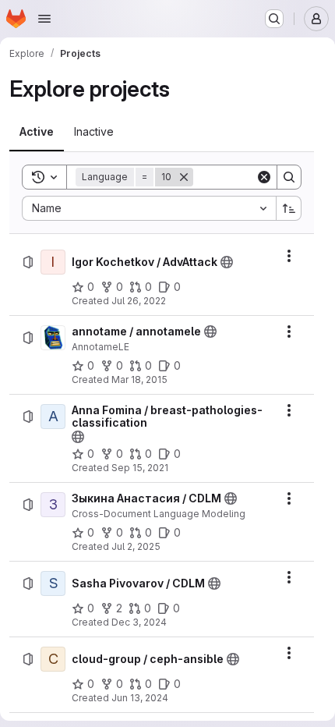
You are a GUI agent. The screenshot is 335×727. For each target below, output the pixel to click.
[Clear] (264, 177)
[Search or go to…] (274, 18)
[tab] (36, 131)
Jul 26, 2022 (138, 301)
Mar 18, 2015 (139, 379)
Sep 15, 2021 (139, 467)
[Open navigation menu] (44, 18)
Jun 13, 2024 (139, 698)
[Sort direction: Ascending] (289, 208)
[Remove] (184, 177)
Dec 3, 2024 (139, 622)
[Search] (289, 177)
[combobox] (149, 208)
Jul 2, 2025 (135, 546)
